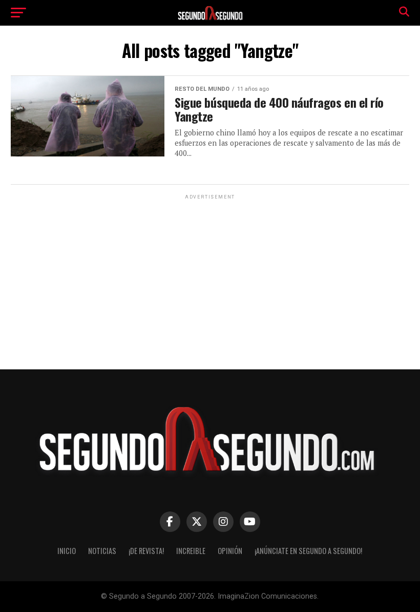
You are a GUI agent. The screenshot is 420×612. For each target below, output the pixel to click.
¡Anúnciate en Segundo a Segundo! (308, 550)
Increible (190, 550)
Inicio (66, 550)
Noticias (102, 550)
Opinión (230, 550)
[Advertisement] (210, 273)
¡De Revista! (146, 550)
